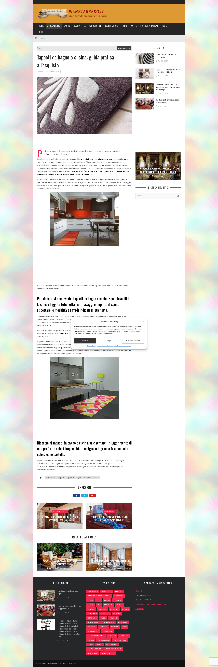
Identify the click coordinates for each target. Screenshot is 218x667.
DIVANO (119, 605)
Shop (41, 32)
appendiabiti (93, 591)
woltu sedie (93, 653)
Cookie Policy (91, 346)
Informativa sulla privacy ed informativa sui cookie (114, 346)
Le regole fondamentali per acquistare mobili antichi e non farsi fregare (168, 87)
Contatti (138, 591)
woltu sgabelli (108, 653)
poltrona (114, 618)
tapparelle (124, 636)
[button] (143, 321)
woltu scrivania (94, 649)
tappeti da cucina (91, 477)
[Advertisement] (83, 143)
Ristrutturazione (149, 25)
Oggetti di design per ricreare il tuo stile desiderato (168, 70)
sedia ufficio (93, 631)
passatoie (50, 477)
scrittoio (103, 627)
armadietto (106, 591)
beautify (118, 591)
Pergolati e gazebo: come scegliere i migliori (60, 562)
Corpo (107, 600)
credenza (117, 600)
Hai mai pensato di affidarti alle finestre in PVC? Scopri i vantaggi (109, 562)
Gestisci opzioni (133, 340)
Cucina (77, 25)
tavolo (91, 640)
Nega (109, 340)
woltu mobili (111, 644)
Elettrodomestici (92, 25)
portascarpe (109, 622)
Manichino (92, 613)
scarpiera (92, 627)
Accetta (85, 340)
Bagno (67, 25)
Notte (134, 25)
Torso (90, 644)
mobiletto (105, 613)
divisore (91, 609)
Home (41, 25)
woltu (99, 644)
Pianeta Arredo (53, 663)
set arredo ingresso (96, 636)
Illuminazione (111, 25)
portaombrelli (94, 622)
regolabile (122, 622)
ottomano (92, 618)
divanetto (108, 605)
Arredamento (53, 25)
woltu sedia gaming (113, 649)
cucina (91, 605)
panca (103, 618)
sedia (125, 627)
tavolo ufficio (120, 640)
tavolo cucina (104, 640)
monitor (116, 613)
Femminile (114, 609)
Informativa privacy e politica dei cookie (150, 604)
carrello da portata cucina (99, 596)
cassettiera (119, 596)
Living (124, 25)
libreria (125, 609)
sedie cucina (107, 631)
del (99, 605)
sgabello (112, 636)
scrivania (115, 627)
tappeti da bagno (74, 477)
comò (90, 600)
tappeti (60, 477)
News (164, 25)
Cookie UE (139, 609)
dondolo (102, 609)
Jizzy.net (150, 595)
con (98, 600)
